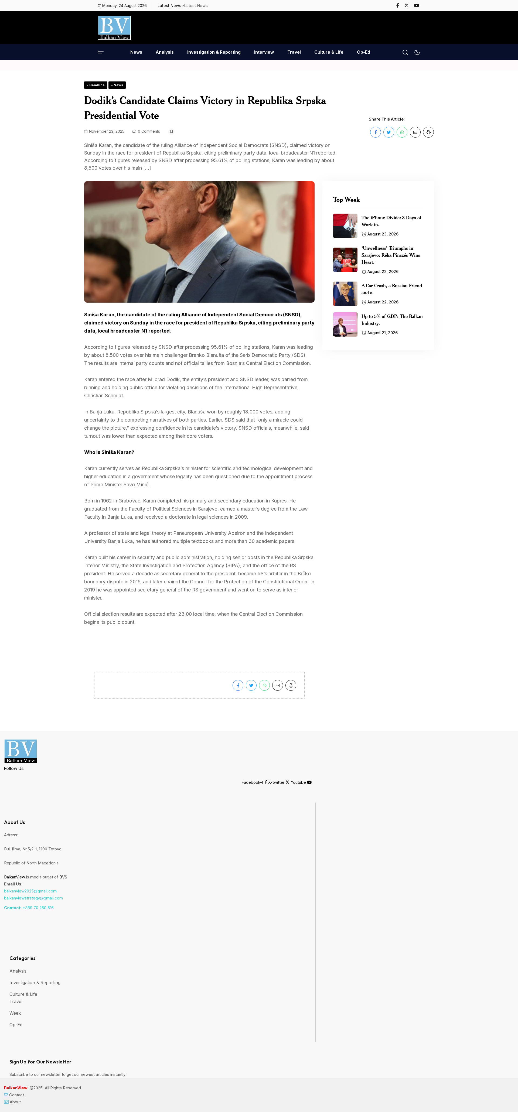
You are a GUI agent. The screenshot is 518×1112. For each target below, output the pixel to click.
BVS (63, 877)
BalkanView (14, 877)
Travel (294, 52)
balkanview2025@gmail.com (30, 891)
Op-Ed (363, 52)
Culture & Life (328, 52)
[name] (400, 5)
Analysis (165, 52)
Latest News (169, 5)
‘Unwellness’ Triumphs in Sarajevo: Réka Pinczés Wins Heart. (391, 255)
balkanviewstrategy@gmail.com (33, 898)
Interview (264, 52)
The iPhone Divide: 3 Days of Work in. (391, 220)
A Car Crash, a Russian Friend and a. (392, 288)
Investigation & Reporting (214, 52)
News (136, 52)
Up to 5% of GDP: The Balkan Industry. (392, 319)
